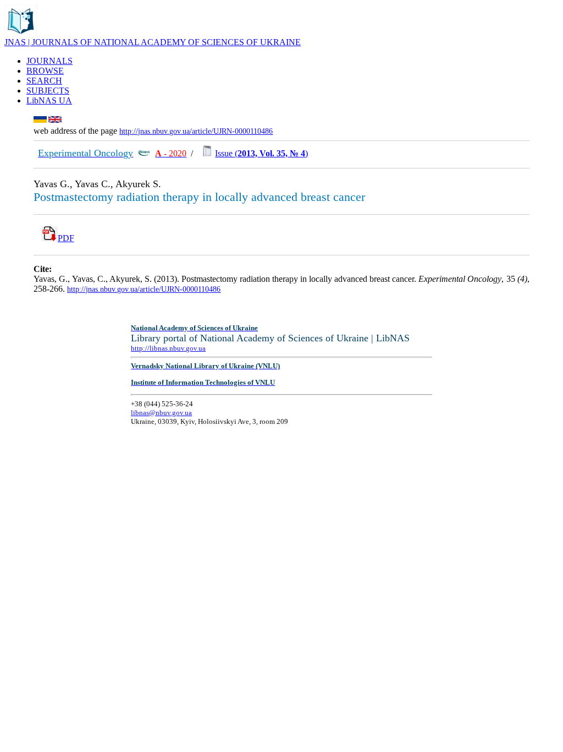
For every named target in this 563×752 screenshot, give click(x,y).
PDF (66, 238)
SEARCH (44, 80)
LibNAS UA (49, 100)
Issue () (261, 153)
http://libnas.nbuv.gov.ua (168, 348)
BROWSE (45, 70)
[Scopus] (144, 153)
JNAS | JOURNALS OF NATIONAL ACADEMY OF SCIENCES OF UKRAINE (152, 42)
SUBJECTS (47, 90)
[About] (20, 34)
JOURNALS (49, 61)
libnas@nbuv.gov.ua (161, 412)
